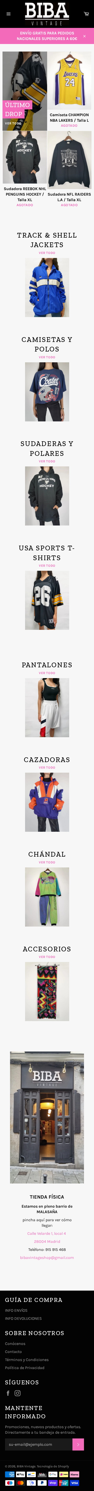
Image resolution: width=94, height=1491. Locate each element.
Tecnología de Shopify (53, 1466)
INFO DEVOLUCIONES (23, 1318)
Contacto (13, 1351)
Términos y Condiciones (27, 1359)
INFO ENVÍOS (16, 1310)
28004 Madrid (47, 1241)
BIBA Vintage (26, 1466)
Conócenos (15, 1343)
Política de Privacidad (24, 1367)
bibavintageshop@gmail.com (47, 1257)
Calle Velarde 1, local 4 (47, 1233)
